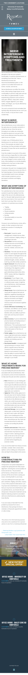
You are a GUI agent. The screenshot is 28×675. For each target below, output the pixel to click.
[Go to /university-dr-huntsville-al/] (14, 7)
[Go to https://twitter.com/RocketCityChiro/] (12, 24)
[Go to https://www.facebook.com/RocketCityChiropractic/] (9, 24)
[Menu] (13, 34)
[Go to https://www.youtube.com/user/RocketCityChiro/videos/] (14, 24)
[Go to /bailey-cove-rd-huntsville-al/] (14, 9)
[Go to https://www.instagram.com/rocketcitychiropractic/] (16, 24)
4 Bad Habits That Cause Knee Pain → (16, 534)
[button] (14, 563)
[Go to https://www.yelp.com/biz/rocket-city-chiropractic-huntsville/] (18, 24)
